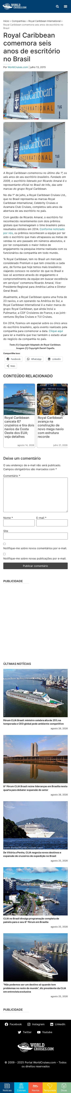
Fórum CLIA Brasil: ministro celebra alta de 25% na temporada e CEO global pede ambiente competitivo (33, 722)
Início (6, 21)
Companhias (19, 21)
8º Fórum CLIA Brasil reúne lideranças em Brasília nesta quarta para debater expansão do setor (35, 788)
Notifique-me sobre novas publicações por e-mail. (34, 558)
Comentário (11, 475)
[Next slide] (62, 414)
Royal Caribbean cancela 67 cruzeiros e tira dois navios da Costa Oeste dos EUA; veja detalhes (19, 427)
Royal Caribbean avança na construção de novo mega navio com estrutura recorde (51, 427)
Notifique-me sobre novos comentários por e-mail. (35, 548)
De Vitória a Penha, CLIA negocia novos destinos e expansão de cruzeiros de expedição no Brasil (32, 854)
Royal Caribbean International (44, 21)
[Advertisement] (35, 621)
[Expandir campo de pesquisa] (57, 6)
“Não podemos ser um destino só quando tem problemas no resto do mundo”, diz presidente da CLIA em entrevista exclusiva (34, 988)
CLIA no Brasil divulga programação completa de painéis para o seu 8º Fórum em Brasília (31, 920)
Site (5, 531)
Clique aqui (56, 331)
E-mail (41, 517)
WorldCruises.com (18, 67)
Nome (8, 517)
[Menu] (66, 6)
